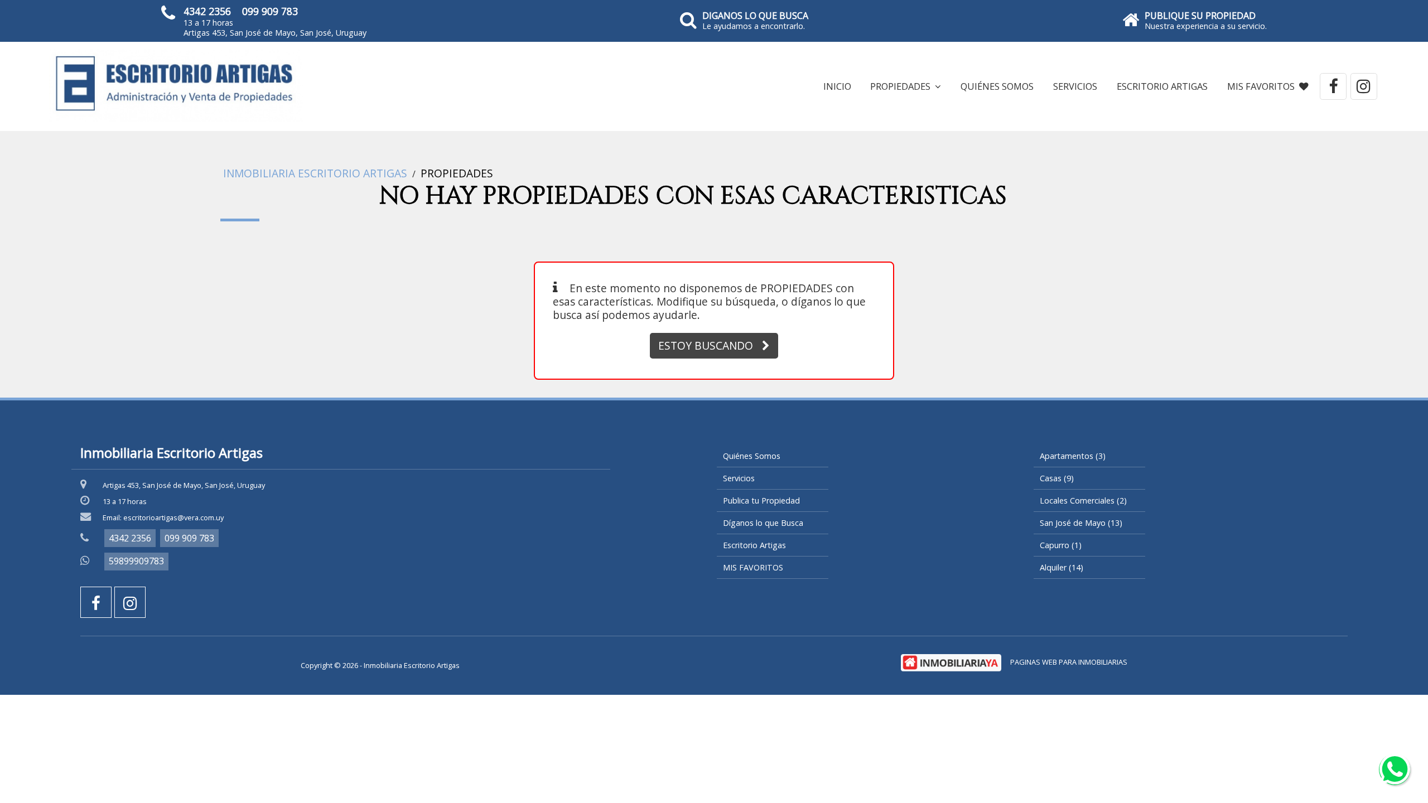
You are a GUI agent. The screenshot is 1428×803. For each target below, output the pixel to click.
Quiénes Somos (997, 86)
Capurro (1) (1061, 545)
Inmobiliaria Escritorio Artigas (315, 173)
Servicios (1075, 86)
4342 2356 (207, 11)
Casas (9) (1057, 478)
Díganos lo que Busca (763, 522)
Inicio (837, 86)
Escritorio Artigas (1162, 86)
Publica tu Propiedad (761, 500)
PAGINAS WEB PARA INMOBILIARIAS (1068, 662)
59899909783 (136, 561)
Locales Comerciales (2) (1083, 500)
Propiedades (457, 173)
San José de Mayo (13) (1081, 522)
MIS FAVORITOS (1261, 86)
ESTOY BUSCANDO (705, 345)
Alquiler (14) (1061, 567)
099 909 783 (270, 11)
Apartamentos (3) (1073, 456)
